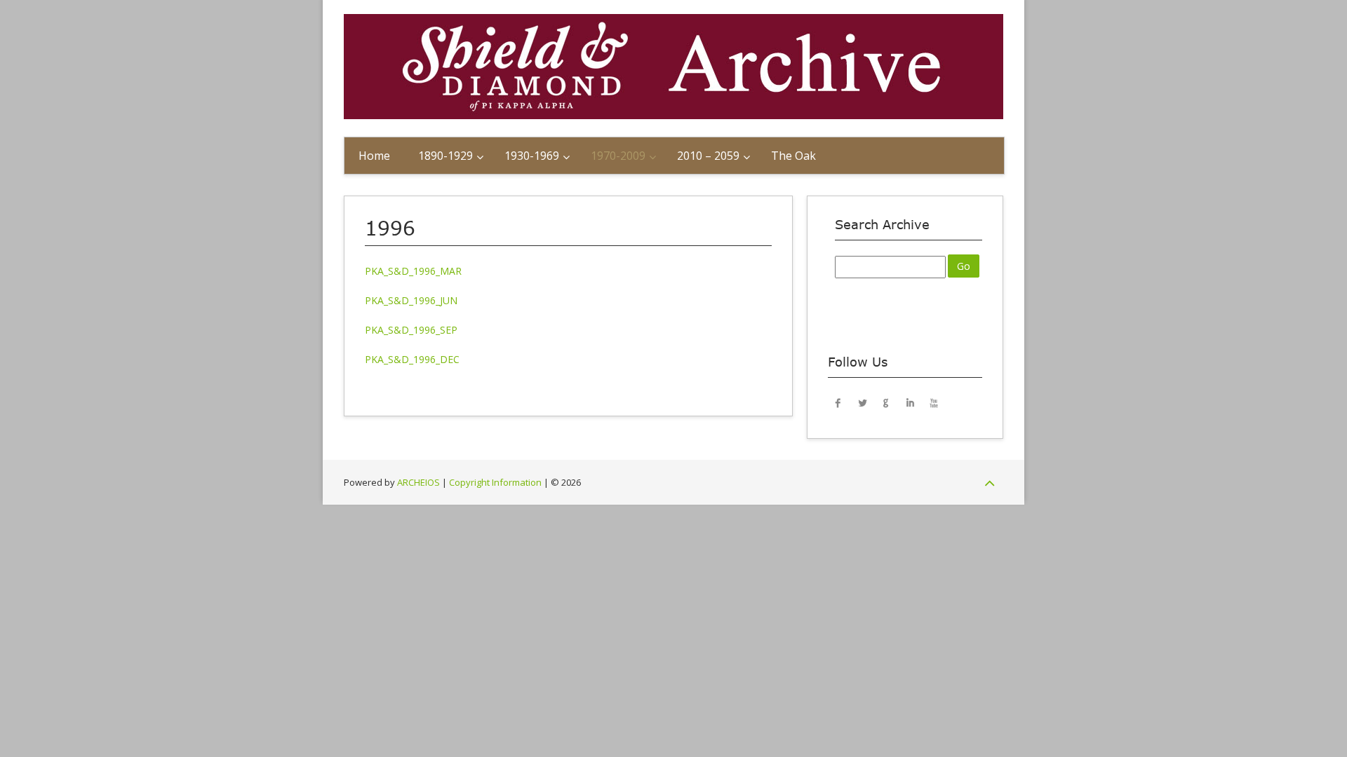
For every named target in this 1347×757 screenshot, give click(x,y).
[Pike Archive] (673, 115)
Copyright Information (495, 482)
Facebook (838, 402)
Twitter (862, 402)
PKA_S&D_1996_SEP (411, 329)
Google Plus (886, 402)
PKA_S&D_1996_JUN (411, 300)
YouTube (933, 402)
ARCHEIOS (418, 482)
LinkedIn (909, 402)
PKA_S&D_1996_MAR (413, 271)
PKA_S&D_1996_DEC (412, 359)
